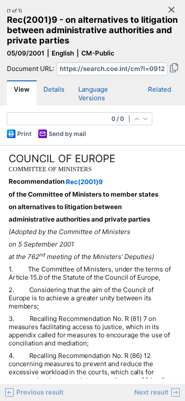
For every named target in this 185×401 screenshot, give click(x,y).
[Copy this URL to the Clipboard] (174, 68)
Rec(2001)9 (84, 182)
